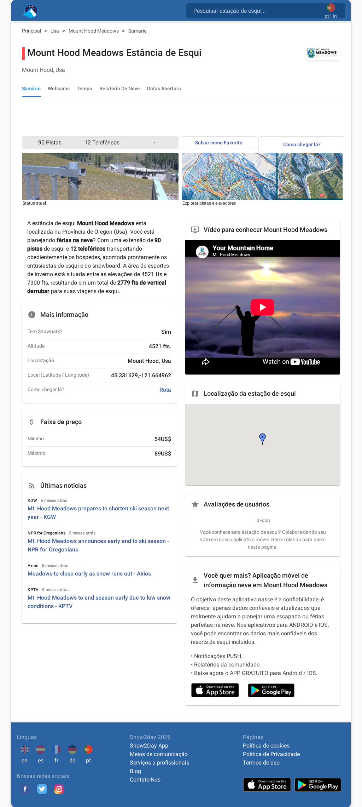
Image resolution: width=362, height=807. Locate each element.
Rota (165, 390)
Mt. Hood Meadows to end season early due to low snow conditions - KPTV (99, 601)
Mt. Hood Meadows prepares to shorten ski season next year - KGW (98, 512)
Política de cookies (266, 745)
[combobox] (256, 10)
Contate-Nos (145, 779)
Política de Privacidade (271, 754)
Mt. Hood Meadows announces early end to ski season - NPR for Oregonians (98, 545)
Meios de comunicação (159, 754)
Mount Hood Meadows (94, 31)
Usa (55, 31)
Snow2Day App (149, 745)
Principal (32, 31)
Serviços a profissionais (159, 762)
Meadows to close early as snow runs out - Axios (89, 573)
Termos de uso (261, 762)
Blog (135, 771)
